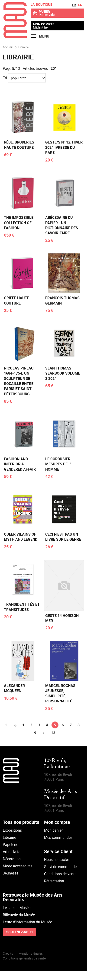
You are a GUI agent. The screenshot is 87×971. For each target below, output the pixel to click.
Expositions (12, 830)
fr (74, 5)
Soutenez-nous (19, 932)
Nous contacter (56, 859)
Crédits (8, 953)
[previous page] (15, 725)
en (80, 5)
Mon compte (43, 24)
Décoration (12, 858)
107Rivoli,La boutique (57, 764)
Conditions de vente (60, 873)
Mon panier (53, 830)
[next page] (43, 732)
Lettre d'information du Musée (27, 921)
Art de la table (14, 851)
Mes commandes (58, 837)
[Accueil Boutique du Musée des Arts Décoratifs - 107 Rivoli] (15, 36)
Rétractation (54, 880)
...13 (51, 732)
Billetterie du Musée (19, 914)
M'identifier (41, 27)
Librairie (9, 837)
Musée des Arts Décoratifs (60, 795)
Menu (43, 36)
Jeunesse (10, 873)
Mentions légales (31, 953)
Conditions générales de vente (24, 958)
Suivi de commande (60, 866)
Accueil (8, 47)
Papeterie (10, 844)
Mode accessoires (17, 865)
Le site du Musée (16, 907)
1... (7, 725)
